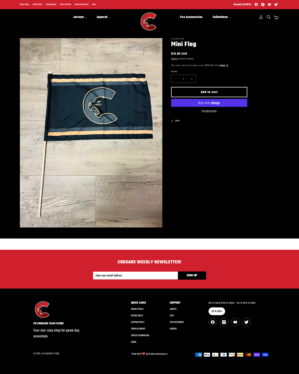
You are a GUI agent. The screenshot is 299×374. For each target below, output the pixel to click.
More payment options (209, 111)
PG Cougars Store (50, 354)
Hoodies (173, 329)
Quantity (174, 71)
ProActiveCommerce (158, 354)
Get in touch (217, 311)
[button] (80, 17)
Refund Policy (37, 4)
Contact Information (81, 4)
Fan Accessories (177, 322)
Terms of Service (65, 4)
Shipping (174, 58)
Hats (172, 316)
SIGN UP (192, 275)
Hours (94, 4)
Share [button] (177, 121)
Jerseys (173, 309)
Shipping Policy (51, 4)
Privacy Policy (24, 4)
